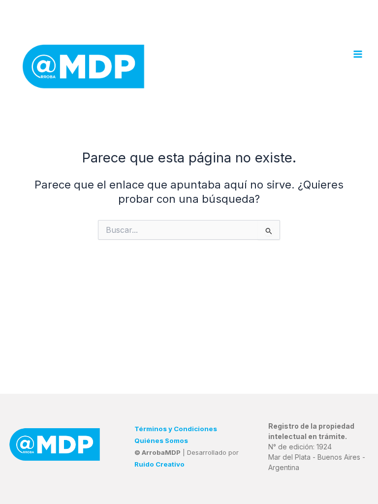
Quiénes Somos (161, 440)
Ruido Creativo (159, 464)
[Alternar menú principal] (357, 54)
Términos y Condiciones (175, 429)
